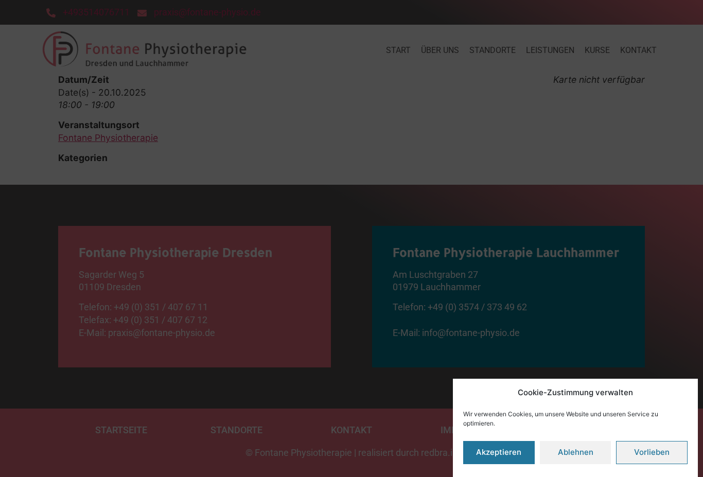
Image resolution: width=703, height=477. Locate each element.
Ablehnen (575, 452)
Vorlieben (652, 452)
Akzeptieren (498, 452)
